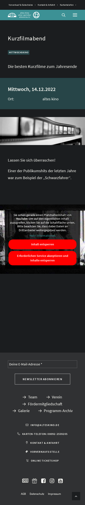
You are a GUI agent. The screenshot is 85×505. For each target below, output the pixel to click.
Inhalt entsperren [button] (42, 244)
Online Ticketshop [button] (45, 460)
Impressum (54, 494)
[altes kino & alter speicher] (23, 15)
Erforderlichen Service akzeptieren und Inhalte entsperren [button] (42, 258)
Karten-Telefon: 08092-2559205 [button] (45, 434)
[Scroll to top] (76, 495)
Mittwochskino (18, 52)
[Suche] (62, 15)
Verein (57, 396)
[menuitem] (22, 5)
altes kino (50, 98)
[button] (75, 15)
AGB (23, 494)
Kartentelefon (67, 4)
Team (32, 396)
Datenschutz (37, 494)
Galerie (24, 410)
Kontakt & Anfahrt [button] (44, 442)
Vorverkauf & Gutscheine (21, 4)
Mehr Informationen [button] (42, 236)
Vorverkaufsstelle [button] (44, 451)
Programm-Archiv (58, 410)
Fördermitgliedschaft (45, 403)
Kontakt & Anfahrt (46, 4)
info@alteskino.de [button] (45, 425)
